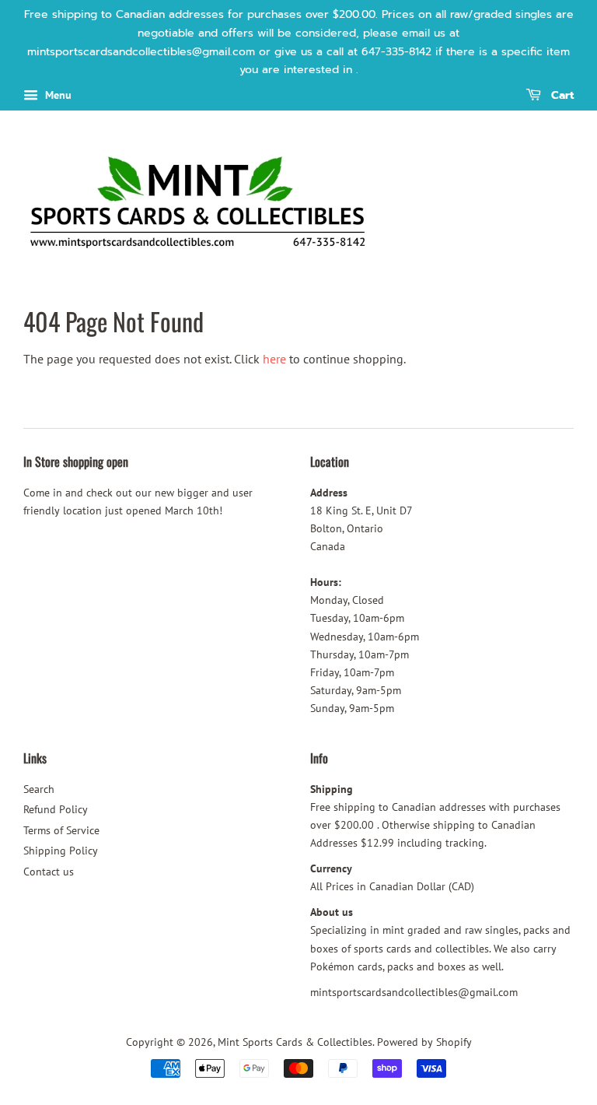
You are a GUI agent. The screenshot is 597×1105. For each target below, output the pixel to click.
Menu (57, 95)
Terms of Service (61, 830)
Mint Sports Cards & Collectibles (295, 1042)
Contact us (48, 872)
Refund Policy (55, 809)
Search (38, 789)
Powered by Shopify (424, 1042)
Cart (560, 96)
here (274, 359)
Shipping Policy (60, 851)
